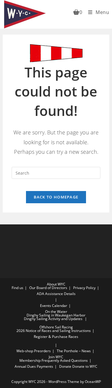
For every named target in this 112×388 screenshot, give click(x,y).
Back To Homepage (56, 197)
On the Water (56, 311)
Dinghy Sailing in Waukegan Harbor (56, 315)
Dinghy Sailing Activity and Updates (53, 318)
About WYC (56, 284)
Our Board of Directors (48, 287)
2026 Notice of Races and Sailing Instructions (53, 330)
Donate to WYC (84, 366)
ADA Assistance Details (56, 293)
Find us (17, 287)
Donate (65, 366)
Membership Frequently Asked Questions (53, 360)
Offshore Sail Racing (56, 327)
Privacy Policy (84, 287)
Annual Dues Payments (34, 366)
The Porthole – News (74, 350)
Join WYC (56, 356)
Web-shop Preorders (33, 350)
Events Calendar (53, 305)
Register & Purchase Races (56, 336)
